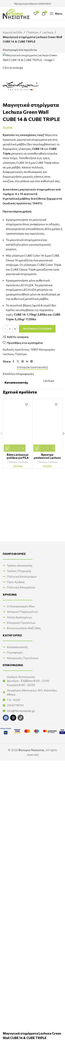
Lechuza (47, 32)
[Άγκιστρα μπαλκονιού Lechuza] (47, 425)
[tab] (32, 367)
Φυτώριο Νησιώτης (31, 750)
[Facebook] (6, 718)
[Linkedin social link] (27, 361)
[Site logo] (16, 13)
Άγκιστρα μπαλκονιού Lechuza (47, 456)
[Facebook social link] (13, 361)
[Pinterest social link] (22, 361)
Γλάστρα (32, 32)
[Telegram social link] (31, 361)
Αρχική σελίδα (12, 32)
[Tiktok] (21, 718)
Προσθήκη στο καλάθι (37, 328)
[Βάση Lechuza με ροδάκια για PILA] (17, 425)
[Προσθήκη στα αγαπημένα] (26, 404)
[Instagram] (13, 718)
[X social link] (18, 361)
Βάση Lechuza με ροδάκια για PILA (18, 456)
